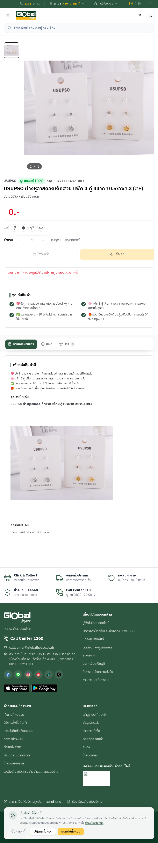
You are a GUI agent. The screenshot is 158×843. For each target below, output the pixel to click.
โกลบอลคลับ (91, 755)
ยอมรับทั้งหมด (70, 831)
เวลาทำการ (53, 801)
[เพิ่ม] (43, 240)
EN (139, 3)
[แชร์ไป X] (32, 228)
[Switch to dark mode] (151, 4)
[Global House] (26, 15)
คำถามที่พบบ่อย (14, 714)
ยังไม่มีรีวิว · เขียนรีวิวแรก (21, 196)
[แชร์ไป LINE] (23, 228)
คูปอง (86, 747)
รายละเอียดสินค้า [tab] (23, 344)
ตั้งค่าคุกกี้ (18, 831)
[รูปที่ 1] (11, 50)
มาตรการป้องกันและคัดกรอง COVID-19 (109, 631)
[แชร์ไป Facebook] (14, 228)
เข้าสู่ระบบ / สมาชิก (95, 714)
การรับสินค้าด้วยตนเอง (18, 731)
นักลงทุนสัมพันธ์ (93, 639)
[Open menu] (8, 15)
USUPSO (10, 181)
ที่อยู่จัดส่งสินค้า (93, 739)
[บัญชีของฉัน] (140, 15)
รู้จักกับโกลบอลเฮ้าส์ (96, 623)
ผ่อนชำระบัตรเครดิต (17, 755)
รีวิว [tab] (69, 344)
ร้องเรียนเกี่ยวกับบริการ (87, 801)
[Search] (150, 15)
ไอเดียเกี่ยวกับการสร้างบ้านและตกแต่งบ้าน (31, 771)
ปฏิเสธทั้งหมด (43, 831)
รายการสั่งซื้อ (91, 731)
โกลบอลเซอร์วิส (14, 763)
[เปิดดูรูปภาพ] (89, 107)
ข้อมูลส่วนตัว (91, 722)
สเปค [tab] (49, 344)
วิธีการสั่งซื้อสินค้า (15, 722)
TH (131, 3)
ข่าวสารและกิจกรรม (96, 680)
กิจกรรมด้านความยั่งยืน (98, 672)
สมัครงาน (89, 655)
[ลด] (21, 240)
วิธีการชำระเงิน (13, 739)
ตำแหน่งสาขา (12, 747)
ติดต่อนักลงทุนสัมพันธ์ (97, 647)
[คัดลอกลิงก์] (41, 228)
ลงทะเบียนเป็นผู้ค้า (94, 663)
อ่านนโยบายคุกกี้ (94, 823)
